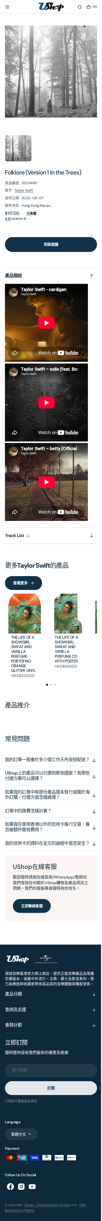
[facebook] (10, 1208)
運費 (7, 218)
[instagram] (21, 1208)
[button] (7, 6)
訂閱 (49, 1109)
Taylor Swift (24, 190)
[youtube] (32, 1208)
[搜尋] (76, 6)
